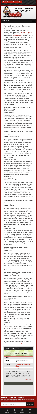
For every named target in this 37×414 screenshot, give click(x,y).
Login (14, 412)
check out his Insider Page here (16, 343)
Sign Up (7, 412)
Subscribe (30, 404)
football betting (17, 35)
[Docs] (12, 12)
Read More (28, 379)
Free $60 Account (7, 1)
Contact (22, 412)
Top (30, 412)
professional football (26, 32)
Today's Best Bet (17, 1)
